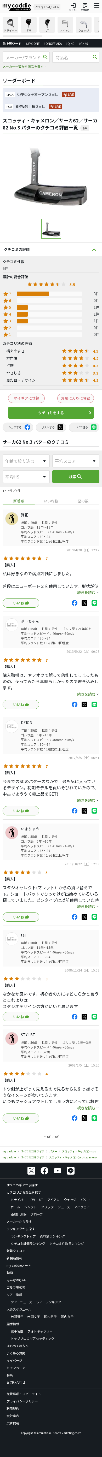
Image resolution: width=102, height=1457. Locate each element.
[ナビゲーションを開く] (97, 7)
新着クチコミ (16, 1250)
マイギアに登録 (26, 398)
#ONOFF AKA (53, 43)
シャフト (30, 1207)
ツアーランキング (48, 1302)
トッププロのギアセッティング (32, 1338)
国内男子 (50, 1316)
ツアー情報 (14, 1294)
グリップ (47, 1207)
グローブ (37, 1214)
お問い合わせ (16, 1382)
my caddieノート (19, 1265)
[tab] (19, 501)
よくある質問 (16, 1353)
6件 (85, 128)
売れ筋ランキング (52, 1236)
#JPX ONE (32, 43)
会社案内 (13, 1415)
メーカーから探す (19, 1221)
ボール (15, 1207)
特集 (10, 1375)
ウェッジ (70, 1199)
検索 (76, 476)
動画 (10, 1272)
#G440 (83, 43)
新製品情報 (14, 1258)
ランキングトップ (23, 1236)
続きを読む (86, 592)
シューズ (64, 1207)
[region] (51, 27)
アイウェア (82, 1207)
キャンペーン (16, 1367)
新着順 (18, 501)
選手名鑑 (17, 1331)
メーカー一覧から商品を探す (23, 66)
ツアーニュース (21, 1302)
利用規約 (13, 1408)
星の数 (83, 501)
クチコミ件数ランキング (66, 1243)
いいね (18, 603)
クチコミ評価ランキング (28, 1243)
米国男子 (17, 1316)
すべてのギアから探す (22, 1185)
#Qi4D (70, 43)
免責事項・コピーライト (24, 1393)
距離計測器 (18, 1214)
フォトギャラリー (40, 1331)
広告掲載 (13, 1423)
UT (41, 1199)
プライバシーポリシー (22, 1401)
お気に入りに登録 (75, 398)
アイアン (53, 1199)
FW (33, 1199)
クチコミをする (51, 412)
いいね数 (51, 501)
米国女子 (33, 1316)
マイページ (14, 1360)
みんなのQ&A (16, 1280)
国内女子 (67, 1316)
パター (85, 1199)
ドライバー (18, 1199)
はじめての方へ (18, 1345)
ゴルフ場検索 (16, 1287)
